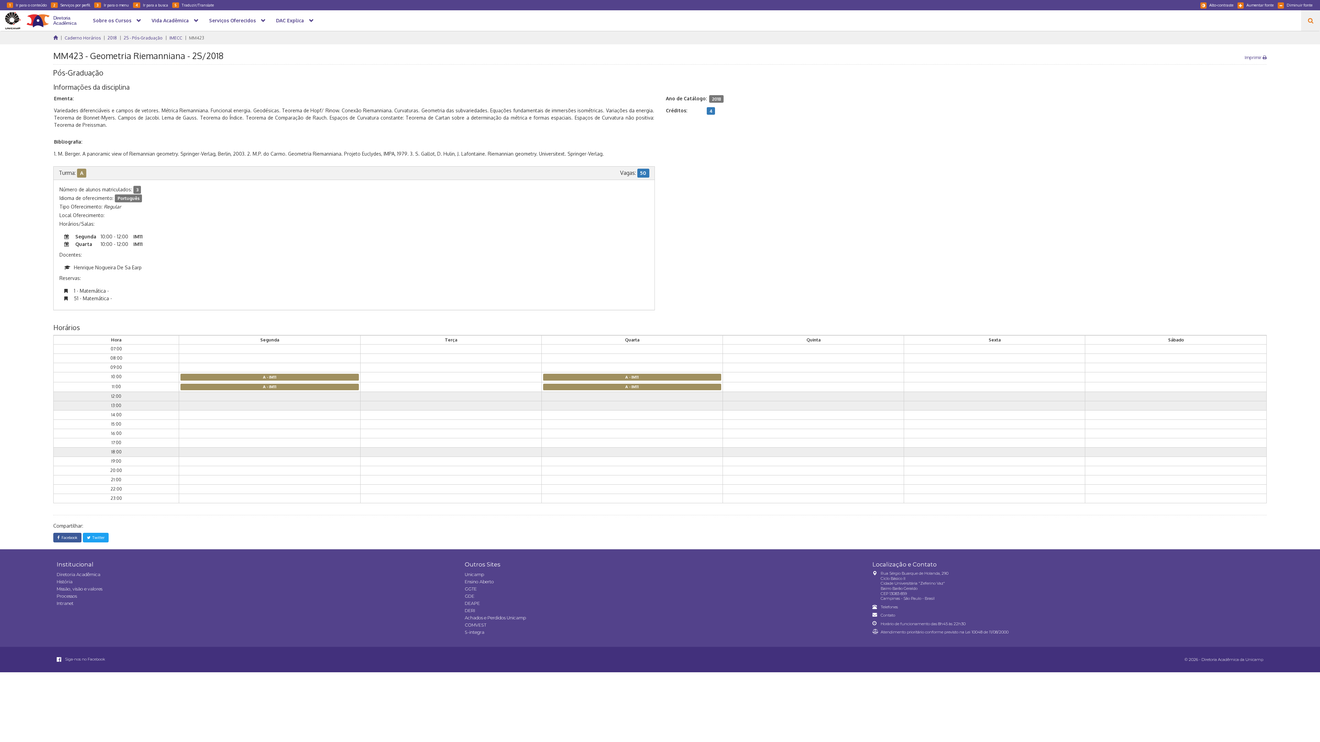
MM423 (196, 38)
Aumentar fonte (1260, 5)
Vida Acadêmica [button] (170, 20)
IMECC (175, 38)
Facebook (68, 537)
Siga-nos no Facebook (84, 659)
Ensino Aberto (479, 581)
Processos (67, 596)
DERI (470, 610)
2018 (112, 38)
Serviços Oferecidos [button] (232, 20)
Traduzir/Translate (194, 5)
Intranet (65, 603)
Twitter (97, 537)
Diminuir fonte (1299, 5)
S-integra (474, 632)
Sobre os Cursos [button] (112, 20)
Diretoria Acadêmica (78, 574)
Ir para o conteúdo (28, 5)
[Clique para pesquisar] (1310, 20)
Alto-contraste (1221, 5)
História (65, 581)
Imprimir (1254, 57)
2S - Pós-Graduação (143, 38)
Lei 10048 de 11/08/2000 (987, 632)
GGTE (471, 589)
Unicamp (474, 574)
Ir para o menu (113, 5)
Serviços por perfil (71, 5)
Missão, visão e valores (79, 589)
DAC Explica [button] (290, 20)
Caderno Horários (83, 38)
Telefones (889, 607)
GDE (469, 596)
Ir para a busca (151, 5)
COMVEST (475, 625)
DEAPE (472, 603)
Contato (888, 615)
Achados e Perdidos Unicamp (495, 617)
